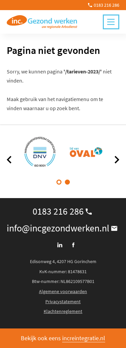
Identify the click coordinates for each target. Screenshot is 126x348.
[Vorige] (9, 160)
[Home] (42, 22)
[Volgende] (116, 160)
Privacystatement (63, 301)
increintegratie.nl (83, 338)
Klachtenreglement (63, 311)
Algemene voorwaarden (63, 291)
